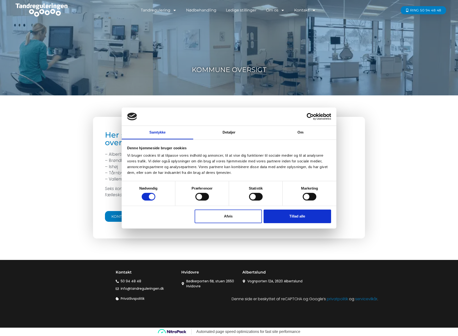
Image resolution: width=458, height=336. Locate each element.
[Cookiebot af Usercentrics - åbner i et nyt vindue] (310, 116)
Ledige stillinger (241, 10)
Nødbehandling (201, 10)
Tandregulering (155, 10)
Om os (272, 10)
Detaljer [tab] (229, 132)
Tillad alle (297, 216)
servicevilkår (366, 299)
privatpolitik (337, 299)
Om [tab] (300, 132)
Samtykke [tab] (157, 132)
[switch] (202, 196)
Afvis (228, 216)
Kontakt (302, 10)
